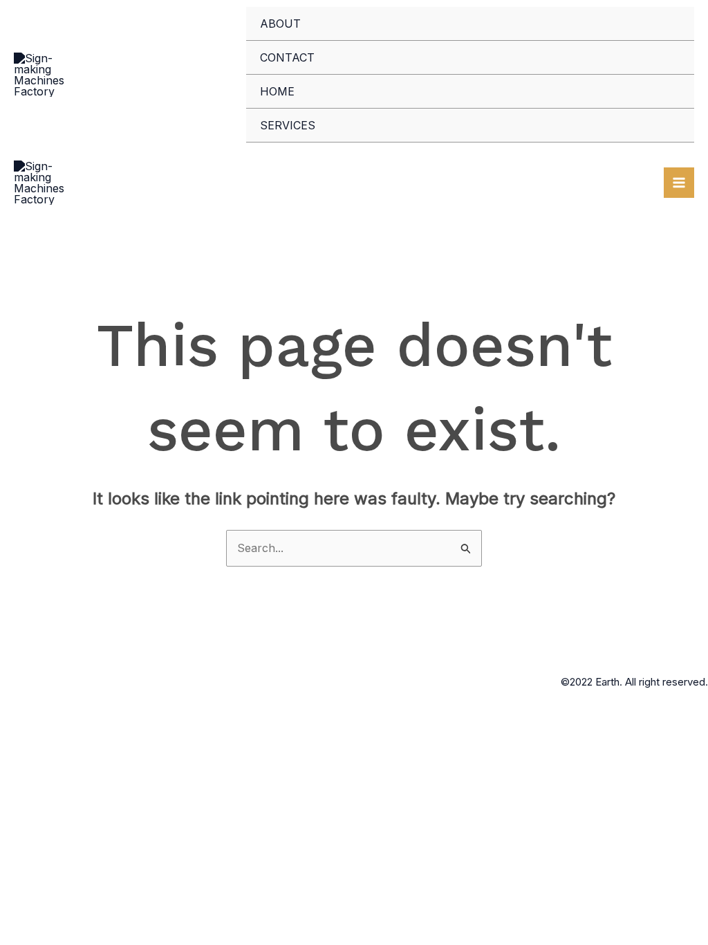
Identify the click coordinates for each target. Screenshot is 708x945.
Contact (287, 57)
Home (277, 91)
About (280, 23)
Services (287, 125)
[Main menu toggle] (679, 182)
